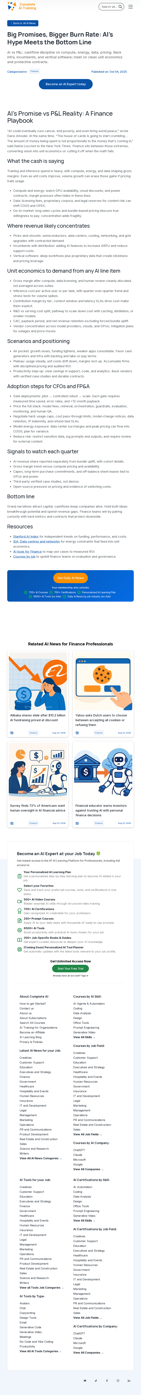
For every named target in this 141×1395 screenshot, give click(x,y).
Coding (77, 1008)
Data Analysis (82, 1013)
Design (77, 1018)
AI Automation (82, 1187)
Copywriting (27, 1313)
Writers (24, 1153)
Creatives (26, 1057)
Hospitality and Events (34, 1091)
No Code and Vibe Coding (36, 1341)
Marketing (26, 1120)
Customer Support (32, 1062)
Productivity (27, 1346)
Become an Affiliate (32, 1032)
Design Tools (28, 1317)
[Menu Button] (130, 6)
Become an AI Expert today (66, 84)
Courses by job (24, 556)
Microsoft (79, 1159)
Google (78, 1164)
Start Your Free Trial (70, 968)
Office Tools (81, 1022)
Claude (77, 1155)
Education (26, 1067)
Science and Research (34, 1148)
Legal (23, 1110)
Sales (23, 1144)
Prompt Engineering (86, 1027)
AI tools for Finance (27, 551)
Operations (27, 1124)
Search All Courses (32, 1022)
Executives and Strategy (35, 1072)
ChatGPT (79, 1150)
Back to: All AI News (24, 23)
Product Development (34, 1134)
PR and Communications (36, 1129)
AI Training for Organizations (38, 1027)
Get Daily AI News (70, 578)
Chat (23, 1308)
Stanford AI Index (26, 536)
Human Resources (32, 1096)
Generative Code (30, 1327)
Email (23, 1322)
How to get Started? (33, 1003)
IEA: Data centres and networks (36, 541)
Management (28, 1115)
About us (26, 1013)
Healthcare (27, 1086)
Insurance (26, 1100)
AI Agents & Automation (89, 1003)
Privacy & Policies (31, 1042)
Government (28, 1081)
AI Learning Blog (30, 1037)
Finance (35, 71)
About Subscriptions (33, 1018)
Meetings (25, 1337)
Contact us (27, 1008)
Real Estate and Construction (38, 1139)
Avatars (25, 1303)
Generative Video (84, 1032)
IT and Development (33, 1105)
